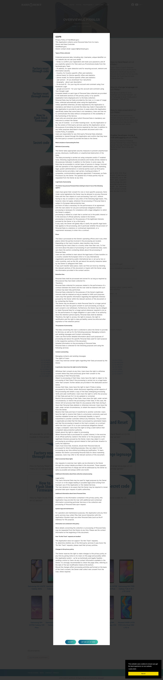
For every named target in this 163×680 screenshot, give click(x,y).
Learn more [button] (132, 669)
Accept (70, 642)
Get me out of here (88, 642)
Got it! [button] (143, 673)
